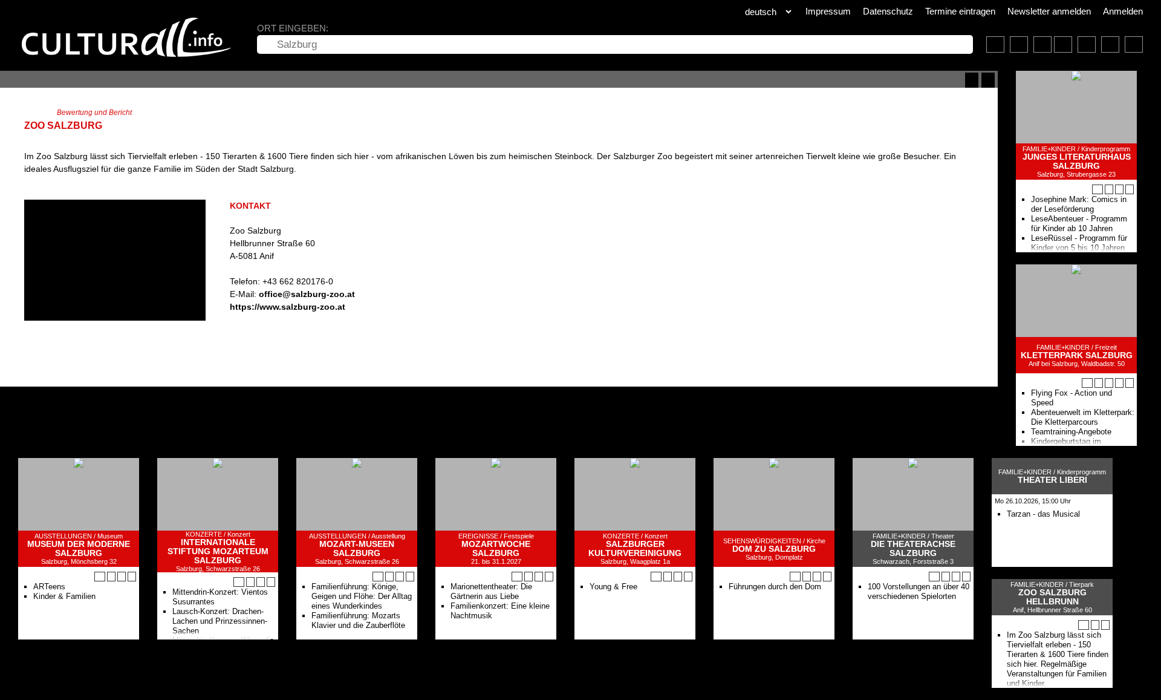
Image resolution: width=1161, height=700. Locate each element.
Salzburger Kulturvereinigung (634, 549)
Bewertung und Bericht (94, 112)
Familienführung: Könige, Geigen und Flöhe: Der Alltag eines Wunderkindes (361, 596)
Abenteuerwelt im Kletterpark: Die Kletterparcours (1082, 417)
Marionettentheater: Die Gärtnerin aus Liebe (491, 591)
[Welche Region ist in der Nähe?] (1063, 44)
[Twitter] (256, 332)
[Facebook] (244, 332)
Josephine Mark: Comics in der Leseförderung (1079, 204)
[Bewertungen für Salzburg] (1134, 44)
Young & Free (613, 586)
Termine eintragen (960, 11)
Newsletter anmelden (1049, 11)
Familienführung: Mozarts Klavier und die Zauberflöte (358, 620)
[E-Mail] (279, 332)
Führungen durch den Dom (775, 586)
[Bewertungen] (1129, 383)
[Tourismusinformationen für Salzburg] (1042, 44)
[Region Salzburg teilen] (1110, 44)
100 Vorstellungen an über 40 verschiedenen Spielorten (918, 591)
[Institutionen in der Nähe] (1109, 189)
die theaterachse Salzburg (913, 549)
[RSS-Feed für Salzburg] (1087, 44)
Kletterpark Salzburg (1077, 355)
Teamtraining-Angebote (1071, 431)
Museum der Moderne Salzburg (78, 549)
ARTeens (49, 586)
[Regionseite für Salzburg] (995, 44)
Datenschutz (888, 11)
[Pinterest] (267, 332)
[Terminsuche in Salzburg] (1019, 44)
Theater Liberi (1052, 480)
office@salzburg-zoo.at (307, 294)
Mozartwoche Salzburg (495, 549)
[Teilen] (988, 80)
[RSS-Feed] (971, 80)
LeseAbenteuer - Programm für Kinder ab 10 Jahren (1079, 223)
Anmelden (1123, 11)
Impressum (828, 11)
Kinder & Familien (64, 596)
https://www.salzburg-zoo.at (287, 307)
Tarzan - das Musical (1043, 513)
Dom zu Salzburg (774, 549)
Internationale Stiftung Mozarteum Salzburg (217, 551)
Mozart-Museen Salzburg (356, 549)
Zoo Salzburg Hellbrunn (1052, 597)
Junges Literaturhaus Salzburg (1077, 161)
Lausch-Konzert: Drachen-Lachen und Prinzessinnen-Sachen (219, 621)
